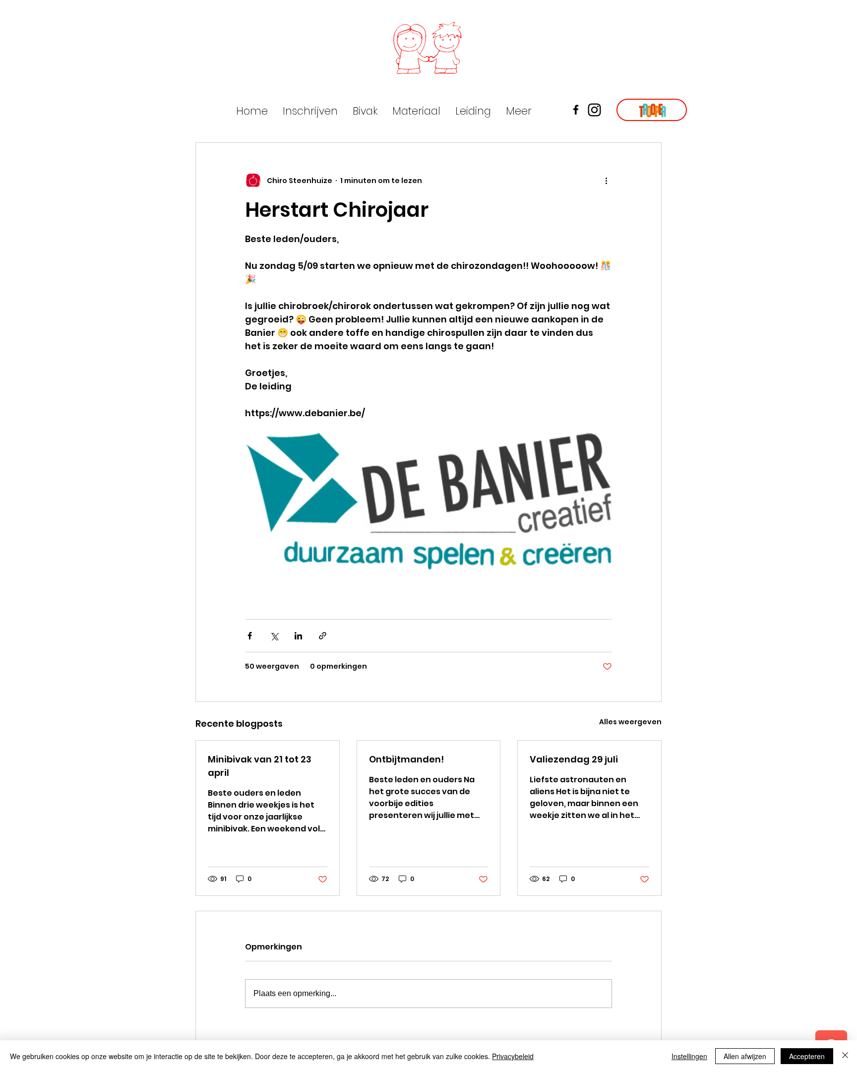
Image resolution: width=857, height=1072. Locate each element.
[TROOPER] (651, 110)
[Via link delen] (322, 635)
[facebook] (575, 109)
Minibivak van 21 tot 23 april (259, 766)
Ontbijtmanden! (406, 759)
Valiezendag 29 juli (574, 759)
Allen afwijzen (745, 1056)
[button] (416, 111)
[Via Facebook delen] (249, 635)
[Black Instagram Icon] (594, 110)
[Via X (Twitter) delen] (274, 635)
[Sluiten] (845, 1056)
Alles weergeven (630, 722)
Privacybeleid (513, 1056)
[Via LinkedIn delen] (298, 635)
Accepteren (807, 1056)
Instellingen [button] (689, 1056)
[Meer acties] (606, 181)
